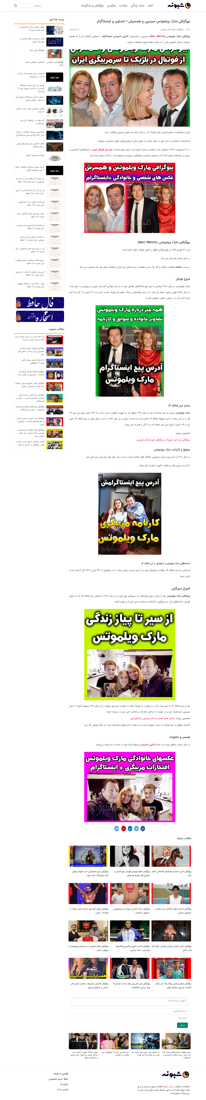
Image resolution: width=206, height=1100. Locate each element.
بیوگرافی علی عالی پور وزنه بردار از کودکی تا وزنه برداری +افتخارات (131, 985)
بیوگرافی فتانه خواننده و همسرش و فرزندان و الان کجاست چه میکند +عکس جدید (30, 433)
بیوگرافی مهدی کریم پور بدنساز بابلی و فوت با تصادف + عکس (89, 910)
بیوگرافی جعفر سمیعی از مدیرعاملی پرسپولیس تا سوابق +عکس (88, 948)
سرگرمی (111, 6)
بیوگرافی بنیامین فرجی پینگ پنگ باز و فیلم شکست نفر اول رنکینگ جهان (173, 985)
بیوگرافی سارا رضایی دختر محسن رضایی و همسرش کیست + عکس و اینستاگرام (30, 398)
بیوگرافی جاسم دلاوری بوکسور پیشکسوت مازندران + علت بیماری (132, 948)
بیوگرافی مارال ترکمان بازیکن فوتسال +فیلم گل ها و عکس (171, 948)
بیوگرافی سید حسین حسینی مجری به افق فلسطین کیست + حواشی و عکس (30, 421)
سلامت (123, 6)
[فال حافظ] (40, 308)
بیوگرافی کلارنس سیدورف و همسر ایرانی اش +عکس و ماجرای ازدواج (89, 985)
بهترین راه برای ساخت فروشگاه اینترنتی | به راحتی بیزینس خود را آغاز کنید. (31, 88)
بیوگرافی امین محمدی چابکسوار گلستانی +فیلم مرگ (171, 873)
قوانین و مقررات (60, 1073)
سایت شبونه (168, 1086)
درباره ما (64, 1084)
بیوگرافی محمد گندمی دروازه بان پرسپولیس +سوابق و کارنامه (131, 910)
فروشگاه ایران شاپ (36, 50)
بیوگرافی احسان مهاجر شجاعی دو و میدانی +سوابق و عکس (173, 910)
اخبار (150, 6)
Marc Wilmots (157, 36)
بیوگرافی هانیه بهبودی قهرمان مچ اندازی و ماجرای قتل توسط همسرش (132, 873)
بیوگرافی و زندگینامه (92, 6)
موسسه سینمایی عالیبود (35, 155)
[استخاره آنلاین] (40, 322)
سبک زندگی (137, 6)
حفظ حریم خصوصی (58, 1079)
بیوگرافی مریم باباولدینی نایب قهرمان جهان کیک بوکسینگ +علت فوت (90, 873)
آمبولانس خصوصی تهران (35, 62)
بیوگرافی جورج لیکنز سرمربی (150, 440)
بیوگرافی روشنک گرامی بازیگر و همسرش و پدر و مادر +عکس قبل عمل (31, 351)
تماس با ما (62, 1089)
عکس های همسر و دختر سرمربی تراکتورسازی (152, 718)
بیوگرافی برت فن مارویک (178, 440)
